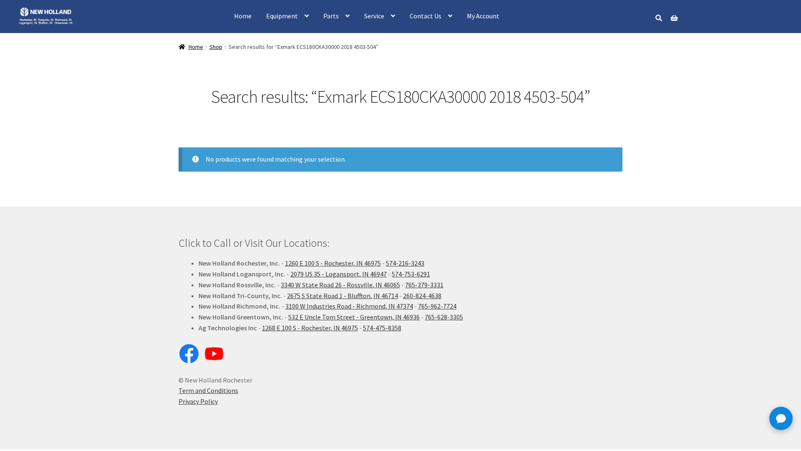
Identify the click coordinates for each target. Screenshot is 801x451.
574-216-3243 (405, 263)
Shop (215, 47)
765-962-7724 (437, 306)
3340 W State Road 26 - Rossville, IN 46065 (340, 285)
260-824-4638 (422, 295)
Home (243, 16)
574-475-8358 (382, 328)
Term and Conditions (208, 390)
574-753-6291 (411, 274)
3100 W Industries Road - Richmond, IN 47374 (349, 306)
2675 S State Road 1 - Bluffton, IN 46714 (342, 295)
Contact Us (425, 16)
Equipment (282, 16)
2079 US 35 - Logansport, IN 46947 (338, 274)
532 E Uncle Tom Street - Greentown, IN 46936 (354, 317)
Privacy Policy (198, 401)
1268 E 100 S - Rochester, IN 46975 (310, 328)
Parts (331, 16)
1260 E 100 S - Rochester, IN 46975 (333, 263)
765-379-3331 (424, 285)
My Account (483, 16)
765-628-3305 (444, 317)
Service (374, 16)
